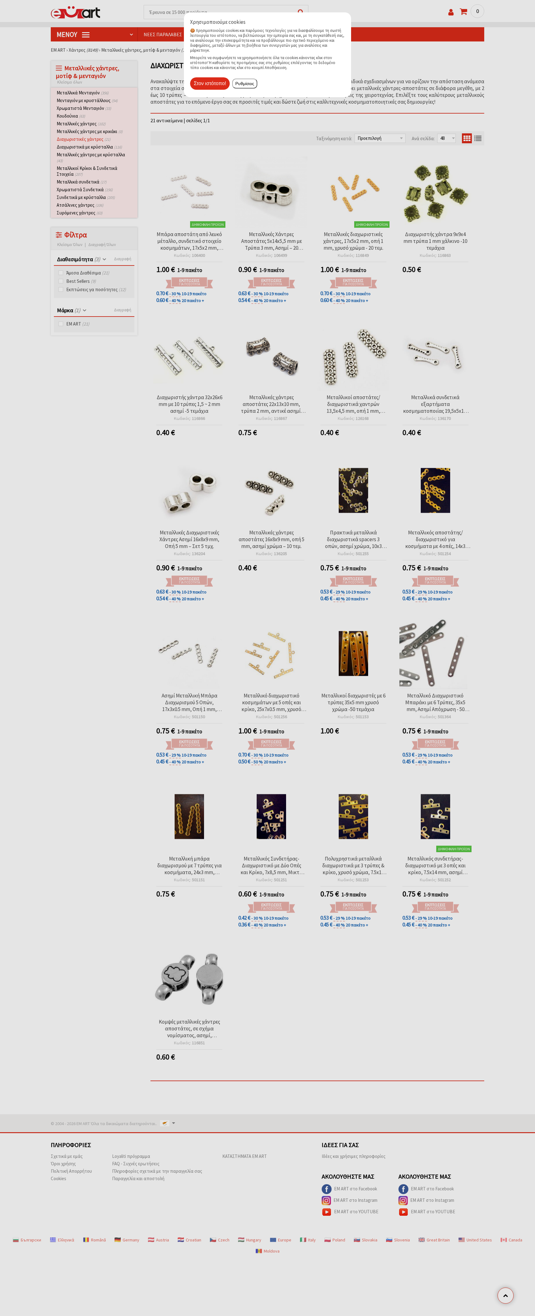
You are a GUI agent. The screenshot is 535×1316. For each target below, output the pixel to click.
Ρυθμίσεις (244, 83)
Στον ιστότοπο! (210, 83)
